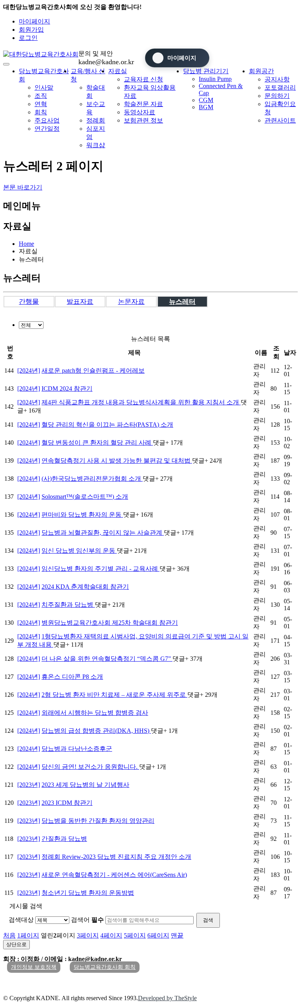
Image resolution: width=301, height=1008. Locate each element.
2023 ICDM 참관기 (67, 802)
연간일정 (47, 128)
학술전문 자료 (143, 104)
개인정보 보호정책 (33, 967)
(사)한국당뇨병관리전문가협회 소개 (92, 478)
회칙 (40, 112)
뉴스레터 (182, 301)
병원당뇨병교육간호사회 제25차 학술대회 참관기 (110, 622)
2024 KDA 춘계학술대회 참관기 (85, 586)
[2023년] (28, 784)
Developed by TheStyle (167, 998)
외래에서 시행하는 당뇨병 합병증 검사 (95, 712)
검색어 (87, 919)
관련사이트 (280, 120)
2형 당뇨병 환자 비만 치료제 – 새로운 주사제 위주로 (114, 694)
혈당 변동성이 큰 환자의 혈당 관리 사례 (97, 442)
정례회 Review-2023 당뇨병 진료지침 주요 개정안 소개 (116, 856)
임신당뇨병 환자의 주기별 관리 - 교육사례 (101, 568)
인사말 (43, 87)
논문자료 (131, 301)
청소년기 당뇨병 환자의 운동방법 (88, 892)
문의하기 (277, 95)
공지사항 (277, 79)
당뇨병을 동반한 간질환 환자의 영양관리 (98, 820)
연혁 (40, 104)
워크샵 (95, 145)
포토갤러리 (280, 87)
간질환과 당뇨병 (64, 838)
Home (26, 243)
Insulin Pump (215, 79)
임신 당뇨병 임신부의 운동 (79, 550)
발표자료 (80, 301)
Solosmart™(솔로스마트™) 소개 (85, 496)
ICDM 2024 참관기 (67, 388)
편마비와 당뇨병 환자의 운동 (82, 514)
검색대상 (21, 919)
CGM (206, 100)
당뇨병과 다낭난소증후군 (77, 748)
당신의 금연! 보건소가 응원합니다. (90, 766)
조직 (40, 95)
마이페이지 (34, 21)
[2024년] (28, 370)
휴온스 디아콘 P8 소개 (72, 676)
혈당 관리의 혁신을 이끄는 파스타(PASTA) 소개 (107, 424)
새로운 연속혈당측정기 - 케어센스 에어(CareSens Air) (114, 874)
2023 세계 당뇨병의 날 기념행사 (85, 784)
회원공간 (261, 71)
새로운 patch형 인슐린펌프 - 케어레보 (93, 370)
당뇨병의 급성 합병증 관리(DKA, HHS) (96, 730)
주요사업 (47, 120)
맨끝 (177, 935)
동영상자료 (139, 112)
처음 (9, 935)
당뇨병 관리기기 (205, 71)
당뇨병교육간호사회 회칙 (105, 967)
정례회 (95, 120)
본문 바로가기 (22, 187)
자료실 (117, 71)
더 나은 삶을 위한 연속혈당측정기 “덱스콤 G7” (107, 658)
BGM (206, 107)
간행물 (29, 301)
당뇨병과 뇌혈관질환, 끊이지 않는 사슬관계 (103, 532)
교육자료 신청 (143, 79)
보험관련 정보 (143, 120)
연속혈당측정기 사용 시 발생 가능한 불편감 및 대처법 (117, 460)
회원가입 (31, 29)
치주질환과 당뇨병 (68, 604)
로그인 (28, 37)
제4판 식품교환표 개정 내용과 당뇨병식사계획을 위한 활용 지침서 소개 (141, 402)
